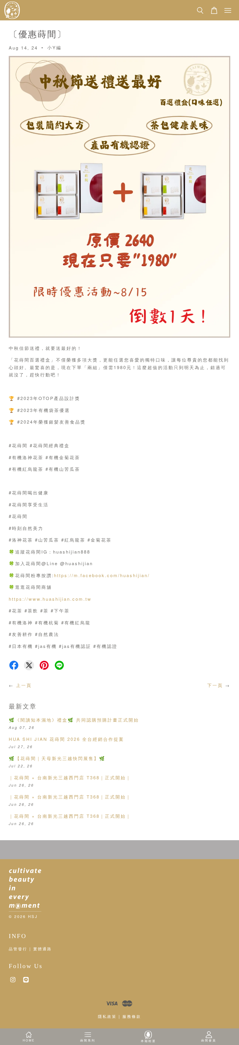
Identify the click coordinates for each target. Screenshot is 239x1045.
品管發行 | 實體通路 (30, 948)
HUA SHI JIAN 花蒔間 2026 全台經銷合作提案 (66, 739)
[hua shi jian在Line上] (26, 982)
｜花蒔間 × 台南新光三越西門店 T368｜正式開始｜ (70, 777)
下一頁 (215, 685)
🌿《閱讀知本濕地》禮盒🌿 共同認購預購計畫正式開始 (74, 720)
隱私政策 (107, 1016)
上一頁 (24, 685)
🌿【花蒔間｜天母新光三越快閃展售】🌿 (57, 758)
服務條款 (131, 1016)
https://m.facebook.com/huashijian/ (102, 575)
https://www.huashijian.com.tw (50, 599)
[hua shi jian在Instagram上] (13, 982)
